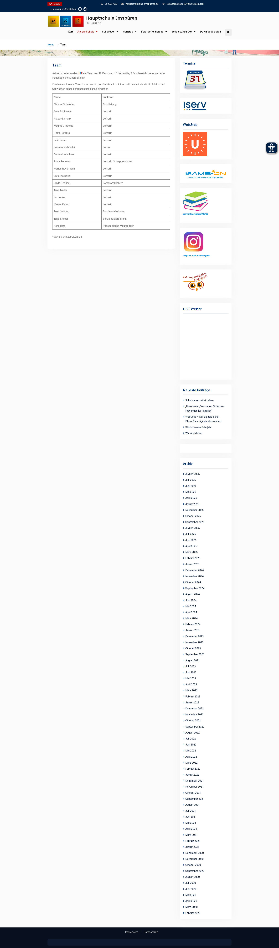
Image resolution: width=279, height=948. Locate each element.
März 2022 (191, 762)
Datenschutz (151, 932)
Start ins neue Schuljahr (198, 427)
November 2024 (194, 576)
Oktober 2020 (193, 864)
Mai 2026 (190, 491)
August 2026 (192, 474)
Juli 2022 (190, 738)
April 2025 (191, 546)
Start (70, 31)
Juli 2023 (190, 666)
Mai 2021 (190, 822)
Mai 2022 (190, 750)
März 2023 (191, 690)
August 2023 (192, 660)
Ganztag (128, 31)
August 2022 (192, 732)
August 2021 (192, 804)
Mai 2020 (190, 895)
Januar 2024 (192, 630)
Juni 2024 (190, 600)
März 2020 (191, 907)
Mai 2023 (190, 678)
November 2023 (194, 642)
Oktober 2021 (193, 792)
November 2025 (194, 510)
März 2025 (191, 552)
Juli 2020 (190, 882)
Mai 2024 (190, 606)
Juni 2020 (190, 889)
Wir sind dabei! (193, 433)
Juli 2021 (190, 810)
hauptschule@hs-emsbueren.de (142, 4)
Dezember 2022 (194, 708)
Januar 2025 (192, 564)
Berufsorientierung (152, 31)
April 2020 (191, 901)
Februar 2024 (192, 624)
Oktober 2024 (193, 582)
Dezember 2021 (194, 780)
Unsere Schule (85, 31)
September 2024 (194, 588)
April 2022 (191, 756)
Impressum (131, 932)
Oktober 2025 (193, 516)
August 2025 (192, 528)
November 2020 (194, 858)
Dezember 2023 (194, 636)
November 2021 (194, 786)
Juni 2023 (190, 672)
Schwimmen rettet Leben (64, 9)
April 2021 (191, 828)
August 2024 (192, 594)
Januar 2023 (192, 702)
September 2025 (194, 522)
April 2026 (191, 497)
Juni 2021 (190, 816)
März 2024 (191, 618)
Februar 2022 (192, 768)
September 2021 (194, 798)
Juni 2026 (190, 486)
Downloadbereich (210, 31)
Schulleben (108, 31)
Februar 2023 (192, 696)
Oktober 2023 (193, 648)
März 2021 (191, 834)
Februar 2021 (192, 840)
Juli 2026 (190, 480)
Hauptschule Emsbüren (111, 18)
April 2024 (191, 612)
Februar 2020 (192, 913)
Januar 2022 (192, 774)
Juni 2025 (190, 540)
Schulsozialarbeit (181, 31)
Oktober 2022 (193, 720)
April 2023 (191, 684)
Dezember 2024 (194, 570)
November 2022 (194, 714)
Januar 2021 (192, 846)
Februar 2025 (192, 558)
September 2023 (194, 654)
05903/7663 (111, 4)
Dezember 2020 (194, 853)
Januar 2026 (192, 504)
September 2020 (194, 870)
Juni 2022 (190, 744)
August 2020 (192, 876)
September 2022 (194, 726)
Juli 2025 (190, 534)
